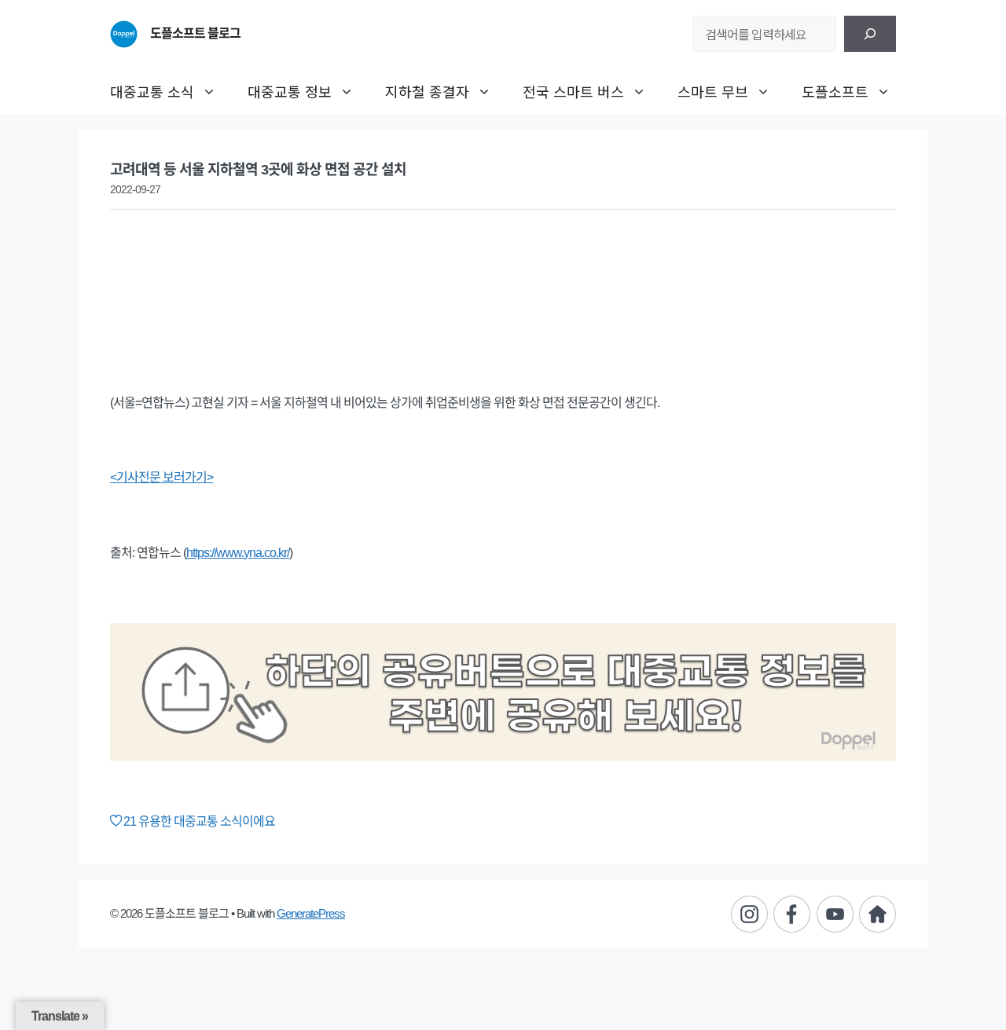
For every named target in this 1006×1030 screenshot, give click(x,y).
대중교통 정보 (290, 91)
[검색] (870, 34)
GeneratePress (311, 913)
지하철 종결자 (427, 91)
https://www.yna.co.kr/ (237, 552)
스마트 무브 (712, 91)
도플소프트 (835, 91)
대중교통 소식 (152, 91)
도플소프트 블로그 (195, 33)
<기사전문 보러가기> (161, 477)
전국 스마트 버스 (573, 91)
